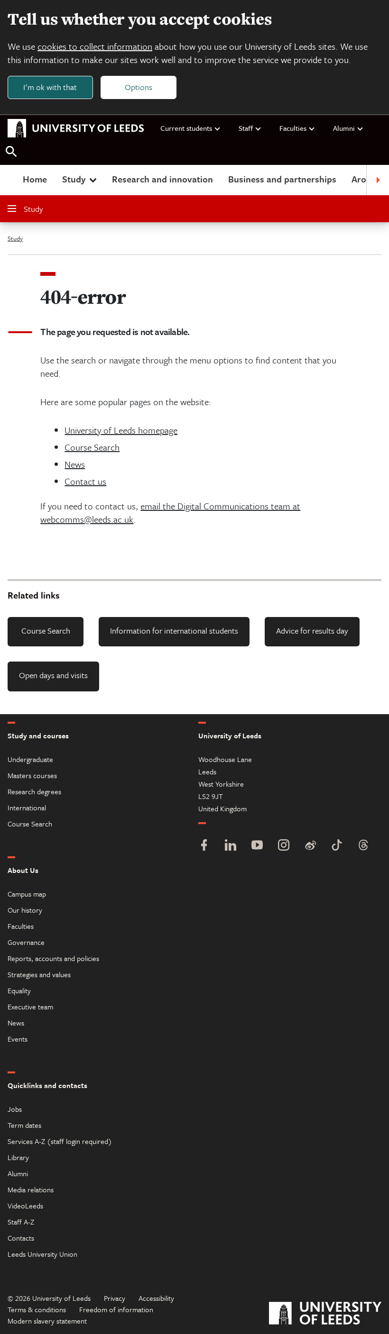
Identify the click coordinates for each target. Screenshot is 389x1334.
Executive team (30, 1006)
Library (18, 1157)
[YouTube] (257, 846)
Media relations (31, 1189)
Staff (246, 128)
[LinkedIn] (230, 846)
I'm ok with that (50, 87)
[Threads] (363, 846)
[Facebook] (204, 846)
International (27, 807)
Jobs (15, 1109)
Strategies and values (39, 974)
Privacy (114, 1298)
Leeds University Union (42, 1254)
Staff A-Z (21, 1221)
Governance (26, 942)
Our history (25, 910)
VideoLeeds (25, 1205)
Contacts (21, 1238)
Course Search (92, 447)
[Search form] (11, 151)
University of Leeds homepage (121, 430)
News (75, 464)
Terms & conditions (37, 1309)
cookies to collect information (94, 46)
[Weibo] (310, 846)
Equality (19, 990)
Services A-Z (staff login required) (60, 1141)
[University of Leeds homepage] (76, 128)
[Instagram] (283, 846)
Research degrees (34, 791)
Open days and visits (53, 675)
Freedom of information (116, 1309)
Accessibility (156, 1298)
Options (138, 87)
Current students (186, 128)
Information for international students (174, 630)
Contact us (85, 481)
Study (73, 178)
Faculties (292, 128)
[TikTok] (336, 846)
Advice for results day (312, 630)
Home (35, 178)
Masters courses (32, 775)
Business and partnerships (282, 178)
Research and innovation (162, 178)
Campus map (27, 894)
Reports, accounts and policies (53, 958)
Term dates (24, 1125)
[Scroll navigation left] (11, 180)
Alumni (344, 128)
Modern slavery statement (47, 1321)
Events (18, 1039)
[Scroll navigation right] (377, 180)
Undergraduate (30, 759)
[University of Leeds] (325, 1314)
